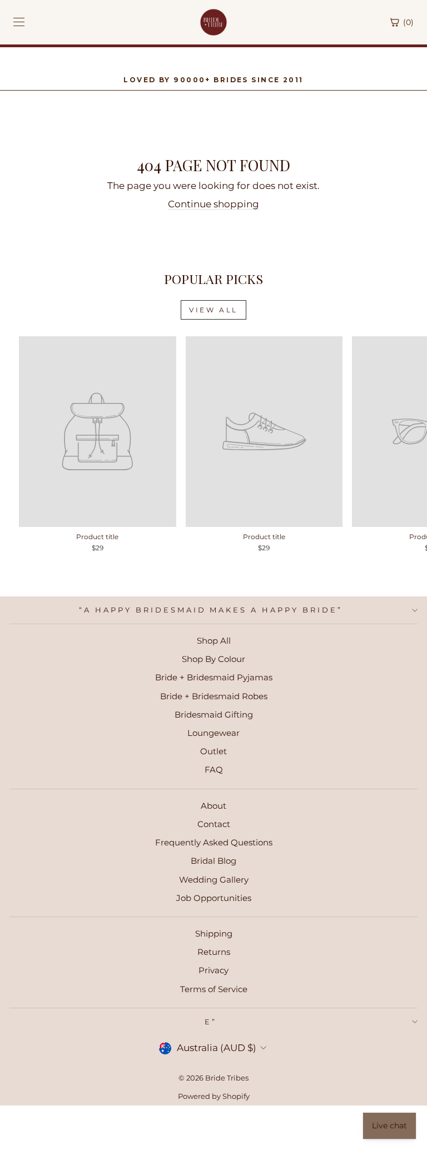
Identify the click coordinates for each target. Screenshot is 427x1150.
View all (213, 310)
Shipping (213, 933)
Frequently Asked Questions (213, 842)
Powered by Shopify (214, 1096)
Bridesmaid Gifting (214, 714)
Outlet (213, 751)
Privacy (213, 970)
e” (211, 1021)
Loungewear (213, 733)
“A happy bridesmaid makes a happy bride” (210, 609)
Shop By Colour (213, 659)
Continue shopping (213, 204)
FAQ (214, 769)
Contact (213, 824)
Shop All (214, 640)
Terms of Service (213, 989)
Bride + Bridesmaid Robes (213, 696)
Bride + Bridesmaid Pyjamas (213, 677)
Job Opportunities (213, 898)
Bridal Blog (213, 860)
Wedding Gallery (214, 879)
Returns (213, 952)
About (213, 805)
